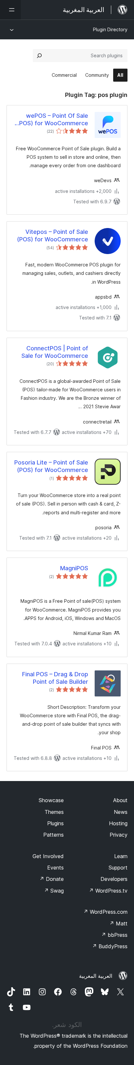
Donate (51, 879)
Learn (120, 856)
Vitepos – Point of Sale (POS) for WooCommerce (52, 235)
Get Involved (48, 856)
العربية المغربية (95, 976)
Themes (54, 812)
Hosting (118, 823)
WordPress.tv (108, 890)
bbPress (114, 935)
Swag (54, 890)
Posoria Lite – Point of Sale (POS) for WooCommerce (51, 466)
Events (55, 867)
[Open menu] (10, 10)
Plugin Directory (110, 29)
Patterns (53, 834)
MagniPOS (74, 568)
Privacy (118, 834)
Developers (113, 879)
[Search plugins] (39, 55)
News (120, 812)
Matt (118, 923)
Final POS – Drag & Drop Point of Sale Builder (55, 678)
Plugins (55, 823)
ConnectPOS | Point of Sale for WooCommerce (54, 352)
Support (118, 867)
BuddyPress (109, 946)
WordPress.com (105, 912)
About (120, 800)
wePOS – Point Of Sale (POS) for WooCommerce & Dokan (52, 119)
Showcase (51, 800)
